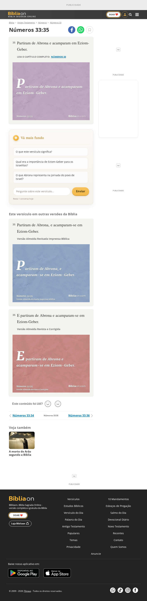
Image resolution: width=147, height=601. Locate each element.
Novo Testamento (118, 526)
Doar (113, 14)
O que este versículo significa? (34, 151)
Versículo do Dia (73, 512)
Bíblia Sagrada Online (22, 16)
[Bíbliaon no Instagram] (128, 590)
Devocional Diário (118, 519)
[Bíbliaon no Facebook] (135, 590)
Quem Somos (118, 547)
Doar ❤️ (18, 515)
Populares (74, 533)
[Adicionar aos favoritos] (89, 29)
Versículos (73, 499)
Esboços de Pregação (118, 506)
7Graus (27, 591)
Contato (118, 540)
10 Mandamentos (118, 499)
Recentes (118, 533)
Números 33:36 (79, 415)
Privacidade (73, 547)
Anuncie (96, 553)
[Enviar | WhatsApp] (80, 29)
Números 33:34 (23, 415)
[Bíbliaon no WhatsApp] (112, 590)
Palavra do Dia (73, 519)
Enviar (80, 191)
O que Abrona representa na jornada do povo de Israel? (45, 176)
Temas (73, 540)
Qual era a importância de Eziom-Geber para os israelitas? (44, 163)
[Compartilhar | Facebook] (71, 29)
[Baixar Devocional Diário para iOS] (57, 573)
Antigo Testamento (73, 526)
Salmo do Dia (118, 512)
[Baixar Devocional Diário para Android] (23, 573)
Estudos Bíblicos (73, 506)
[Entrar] (125, 14)
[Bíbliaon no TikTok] (120, 590)
